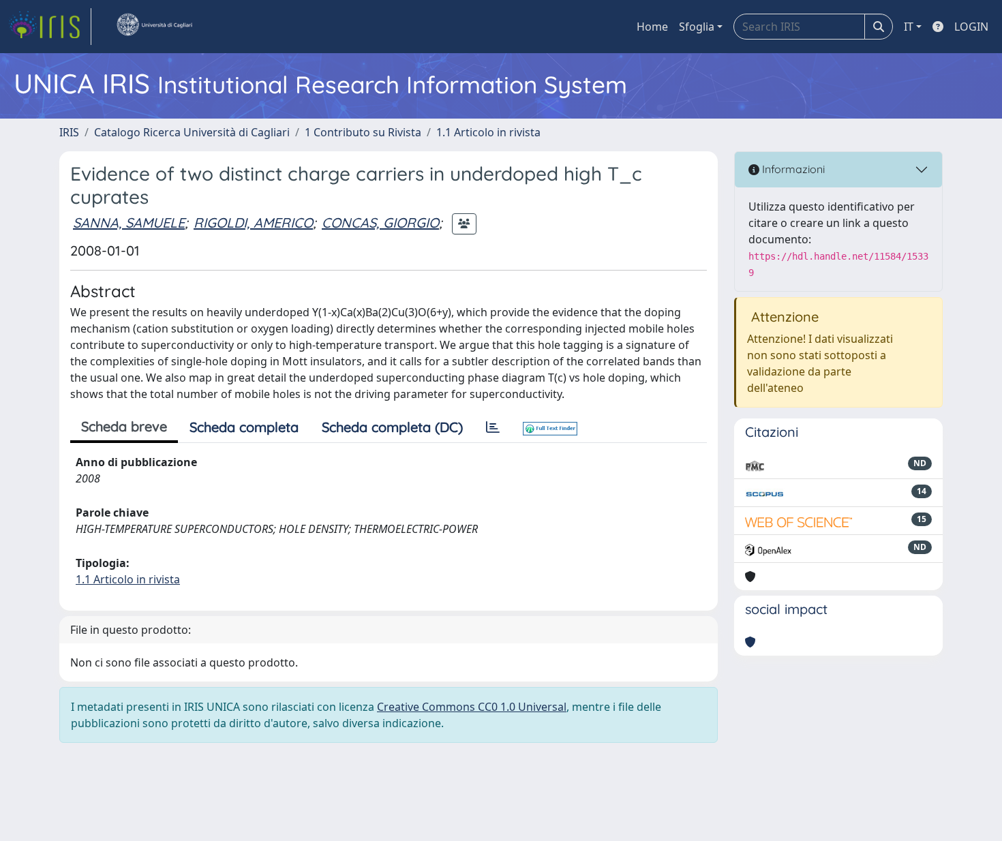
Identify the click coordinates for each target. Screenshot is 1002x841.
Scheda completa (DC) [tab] (392, 426)
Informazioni (792, 169)
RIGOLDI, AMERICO (253, 222)
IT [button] (908, 26)
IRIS (69, 132)
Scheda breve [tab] (124, 426)
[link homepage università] (154, 26)
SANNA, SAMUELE (129, 222)
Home (652, 26)
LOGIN (971, 26)
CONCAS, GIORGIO (380, 222)
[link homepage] (49, 26)
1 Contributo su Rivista (363, 132)
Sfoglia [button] (696, 26)
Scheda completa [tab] (244, 426)
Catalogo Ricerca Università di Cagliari (192, 132)
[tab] (492, 427)
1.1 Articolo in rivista (488, 132)
